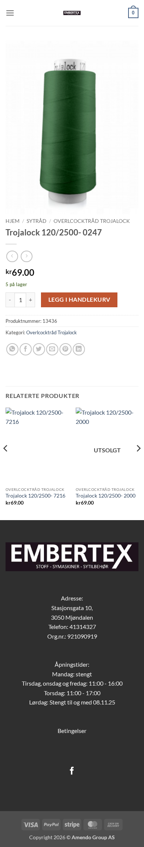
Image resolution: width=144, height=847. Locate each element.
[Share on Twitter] (39, 349)
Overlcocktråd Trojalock (92, 221)
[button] (10, 13)
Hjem (13, 221)
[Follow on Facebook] (72, 771)
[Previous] (5, 463)
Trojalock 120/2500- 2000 (106, 496)
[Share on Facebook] (26, 349)
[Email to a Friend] (52, 349)
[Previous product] (26, 256)
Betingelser (72, 730)
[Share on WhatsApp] (12, 349)
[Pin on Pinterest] (65, 349)
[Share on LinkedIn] (79, 349)
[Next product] (12, 256)
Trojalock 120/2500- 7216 (35, 496)
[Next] (138, 463)
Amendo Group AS (93, 837)
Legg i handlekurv (79, 299)
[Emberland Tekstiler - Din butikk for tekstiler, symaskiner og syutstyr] (72, 13)
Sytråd (37, 221)
